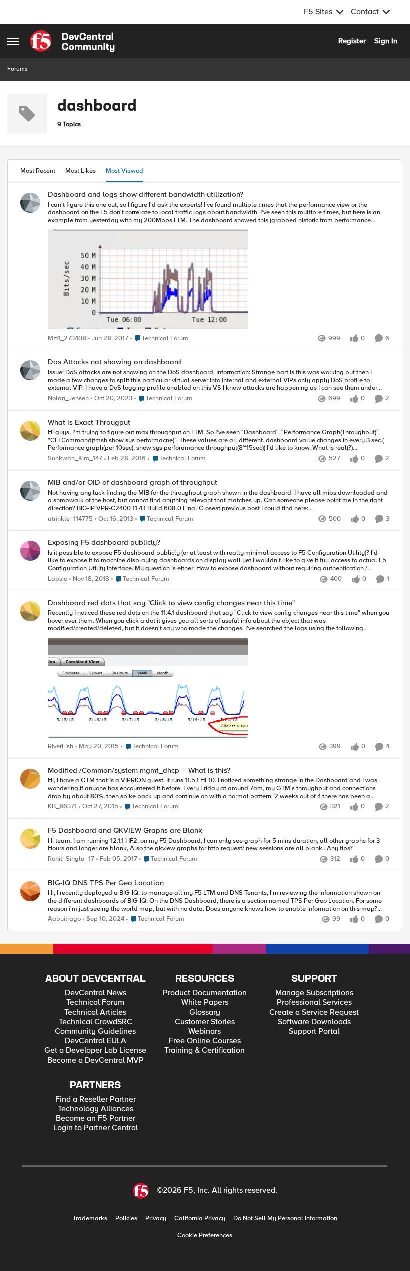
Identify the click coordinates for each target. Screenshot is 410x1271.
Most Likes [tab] (81, 171)
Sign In (386, 40)
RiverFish (61, 746)
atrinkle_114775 (70, 519)
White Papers (205, 1002)
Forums (18, 69)
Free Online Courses (205, 1041)
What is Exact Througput (89, 422)
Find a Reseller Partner (96, 1099)
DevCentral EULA (95, 1041)
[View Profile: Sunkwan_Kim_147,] (30, 431)
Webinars (204, 1031)
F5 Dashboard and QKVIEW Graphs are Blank (125, 830)
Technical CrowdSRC (95, 1022)
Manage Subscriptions (315, 993)
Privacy (156, 1218)
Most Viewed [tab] (125, 171)
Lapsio (58, 579)
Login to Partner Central (96, 1128)
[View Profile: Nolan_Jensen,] (30, 370)
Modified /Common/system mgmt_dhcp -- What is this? (139, 770)
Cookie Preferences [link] (205, 1235)
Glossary (205, 1012)
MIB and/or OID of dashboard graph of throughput (133, 482)
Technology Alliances (96, 1109)
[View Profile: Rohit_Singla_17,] (30, 839)
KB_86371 (62, 806)
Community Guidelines (95, 1031)
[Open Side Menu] (13, 41)
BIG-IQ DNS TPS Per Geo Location (106, 883)
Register (352, 40)
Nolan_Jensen (68, 398)
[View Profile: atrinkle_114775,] (30, 491)
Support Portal (314, 1031)
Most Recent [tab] (38, 171)
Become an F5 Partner (96, 1118)
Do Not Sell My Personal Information (286, 1218)
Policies (127, 1218)
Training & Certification (204, 1050)
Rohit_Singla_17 (71, 859)
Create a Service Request (314, 1012)
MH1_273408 (67, 338)
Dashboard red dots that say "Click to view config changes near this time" (171, 603)
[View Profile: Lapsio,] (30, 551)
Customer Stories (205, 1022)
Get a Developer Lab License (95, 1050)
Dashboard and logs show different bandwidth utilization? (146, 194)
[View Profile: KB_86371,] (30, 779)
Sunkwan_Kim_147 (75, 458)
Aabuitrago (64, 919)
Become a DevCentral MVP (96, 1060)
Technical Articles (95, 1012)
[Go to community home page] (72, 41)
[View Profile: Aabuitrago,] (30, 891)
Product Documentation (205, 993)
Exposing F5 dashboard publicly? (104, 542)
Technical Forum (95, 1002)
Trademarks (90, 1218)
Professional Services (314, 1002)
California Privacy (200, 1218)
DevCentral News (95, 993)
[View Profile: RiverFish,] (30, 611)
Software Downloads (314, 1022)
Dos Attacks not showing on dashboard (115, 362)
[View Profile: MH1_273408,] (30, 203)
